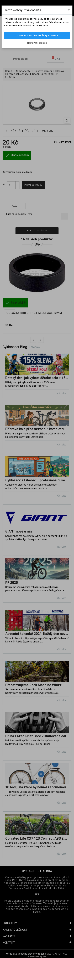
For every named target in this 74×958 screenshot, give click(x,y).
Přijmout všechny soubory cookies (37, 35)
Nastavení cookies (37, 42)
